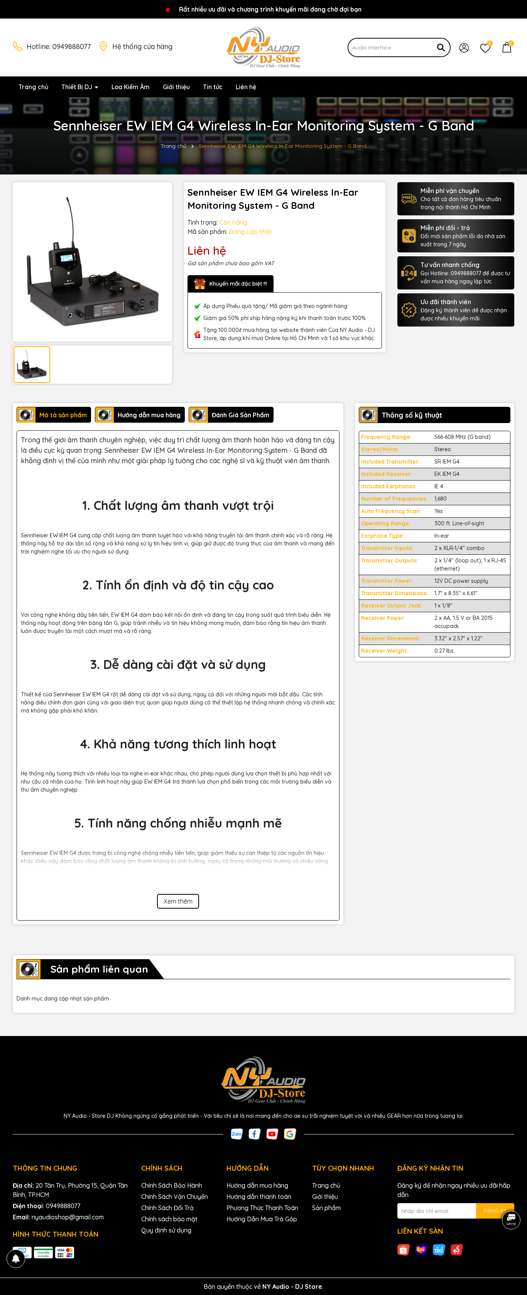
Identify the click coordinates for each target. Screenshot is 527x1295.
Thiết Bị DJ (77, 87)
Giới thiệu (176, 87)
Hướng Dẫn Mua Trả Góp (261, 1219)
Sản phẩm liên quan (99, 969)
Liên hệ (246, 87)
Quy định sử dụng (166, 1230)
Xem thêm (178, 901)
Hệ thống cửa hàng (142, 46)
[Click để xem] (92, 262)
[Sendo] (457, 1249)
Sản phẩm (326, 1208)
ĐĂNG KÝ (495, 1210)
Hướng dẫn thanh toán (258, 1196)
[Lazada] (421, 1249)
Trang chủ (33, 87)
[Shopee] (403, 1249)
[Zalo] (237, 1133)
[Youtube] (272, 1133)
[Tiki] (439, 1249)
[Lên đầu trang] (511, 1248)
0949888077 (71, 46)
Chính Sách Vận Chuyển (174, 1196)
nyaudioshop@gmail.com (68, 1217)
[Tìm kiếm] (441, 47)
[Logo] (263, 47)
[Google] (290, 1133)
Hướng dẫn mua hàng (257, 1185)
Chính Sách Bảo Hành (171, 1185)
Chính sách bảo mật (169, 1219)
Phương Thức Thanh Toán (262, 1208)
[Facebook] (254, 1133)
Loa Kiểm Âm (130, 87)
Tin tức (213, 87)
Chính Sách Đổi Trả (167, 1208)
